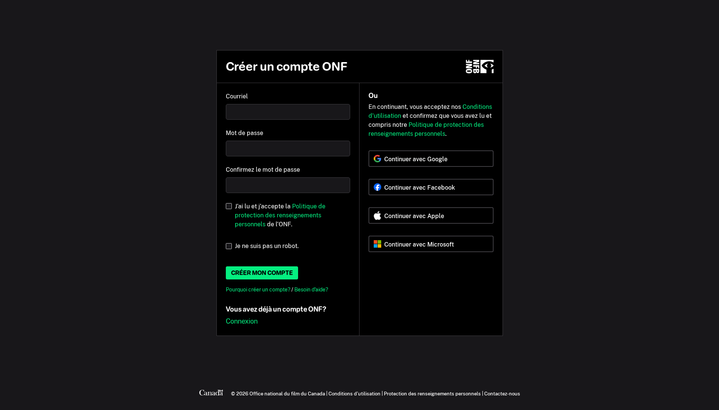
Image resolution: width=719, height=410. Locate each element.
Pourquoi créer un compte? (258, 289)
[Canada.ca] (211, 393)
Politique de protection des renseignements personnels (280, 215)
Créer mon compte (262, 272)
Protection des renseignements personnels (432, 394)
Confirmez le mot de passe (263, 169)
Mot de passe (244, 133)
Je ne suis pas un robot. (267, 246)
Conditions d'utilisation (354, 394)
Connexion (242, 321)
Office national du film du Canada (287, 394)
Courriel (237, 96)
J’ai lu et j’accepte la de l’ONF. (280, 215)
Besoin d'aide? (311, 289)
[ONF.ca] (480, 66)
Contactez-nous (502, 394)
